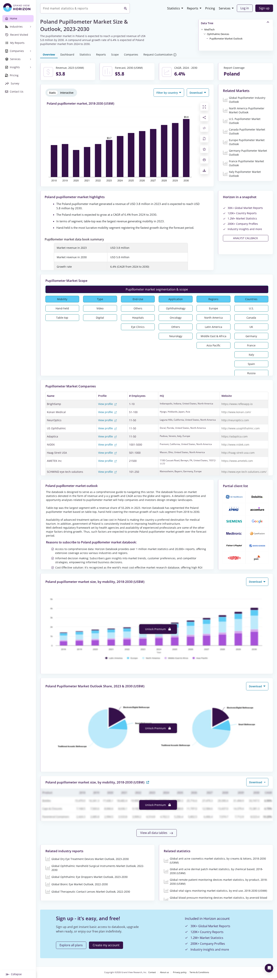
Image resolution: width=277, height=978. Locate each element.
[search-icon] (125, 8)
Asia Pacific (213, 345)
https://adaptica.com (234, 436)
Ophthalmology (175, 308)
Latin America (213, 327)
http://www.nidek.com (235, 444)
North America (213, 317)
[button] (209, 29)
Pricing (210, 8)
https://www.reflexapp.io (237, 404)
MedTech (209, 29)
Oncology (175, 317)
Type (100, 299)
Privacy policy (180, 972)
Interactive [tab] (66, 92)
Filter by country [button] (167, 92)
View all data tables (154, 833)
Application (175, 299)
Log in (244, 8)
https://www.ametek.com (237, 461)
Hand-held (62, 308)
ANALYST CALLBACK (245, 238)
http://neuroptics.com (235, 420)
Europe (213, 308)
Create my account (106, 945)
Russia (251, 373)
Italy (251, 354)
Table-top (62, 317)
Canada (251, 317)
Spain (251, 364)
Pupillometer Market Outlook (226, 38)
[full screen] (204, 107)
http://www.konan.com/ (236, 412)
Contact (152, 972)
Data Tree (207, 23)
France (251, 345)
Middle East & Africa (213, 336)
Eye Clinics (138, 327)
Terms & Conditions (199, 972)
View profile (106, 404)
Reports (192, 8)
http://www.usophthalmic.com (240, 428)
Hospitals (138, 317)
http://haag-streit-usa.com (238, 452)
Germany (251, 336)
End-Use (138, 299)
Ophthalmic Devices (218, 34)
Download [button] (196, 92)
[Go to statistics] (147, 782)
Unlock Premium (156, 629)
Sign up (264, 8)
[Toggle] (202, 29)
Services (224, 8)
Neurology (175, 336)
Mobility (62, 299)
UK (251, 327)
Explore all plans (71, 945)
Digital (100, 317)
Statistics (173, 8)
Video (99, 308)
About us (164, 972)
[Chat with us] (269, 968)
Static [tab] (52, 92)
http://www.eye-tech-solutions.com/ (243, 472)
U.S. (251, 308)
